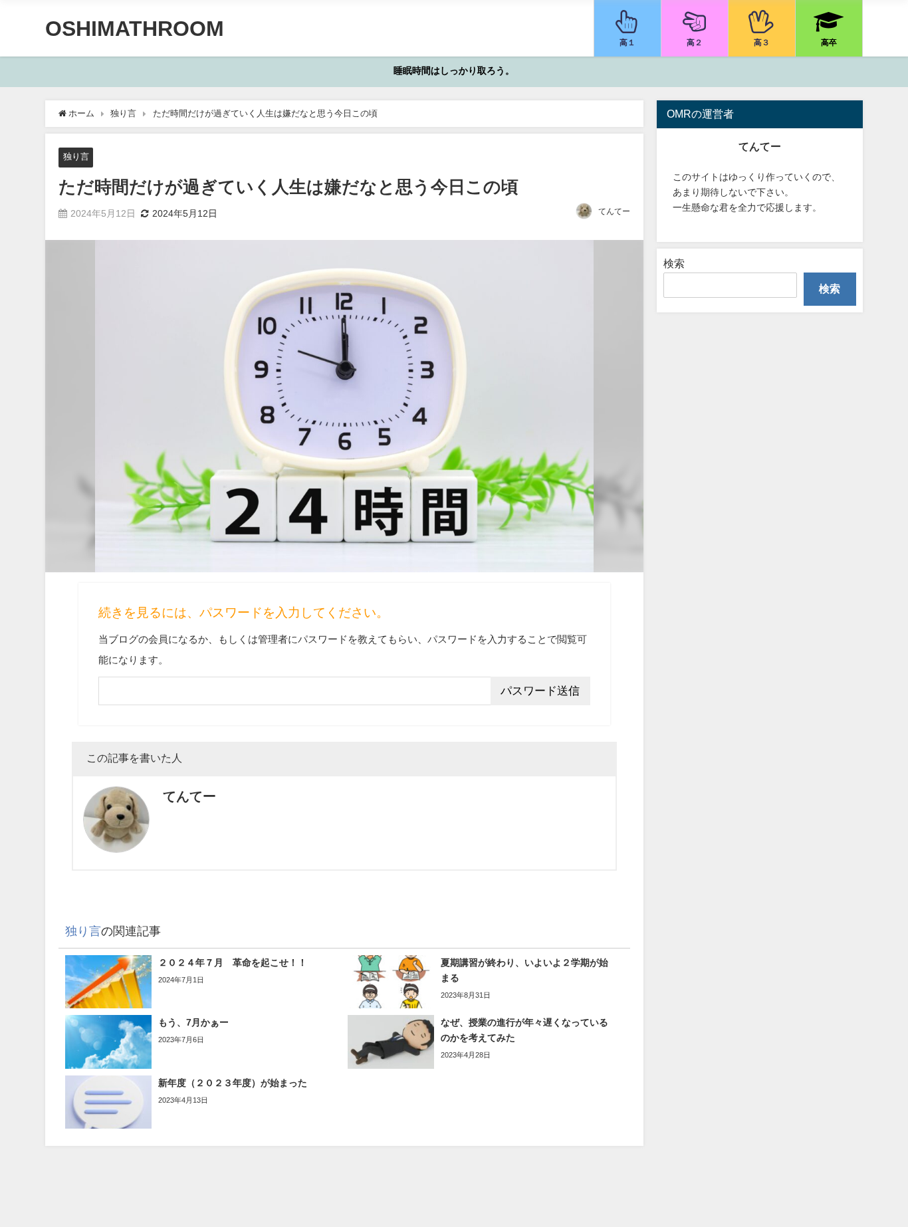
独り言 (76, 156)
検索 (674, 263)
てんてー (614, 211)
